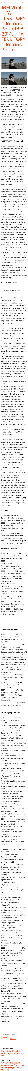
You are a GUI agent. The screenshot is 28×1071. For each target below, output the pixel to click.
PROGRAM (13, 1039)
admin (5, 1037)
